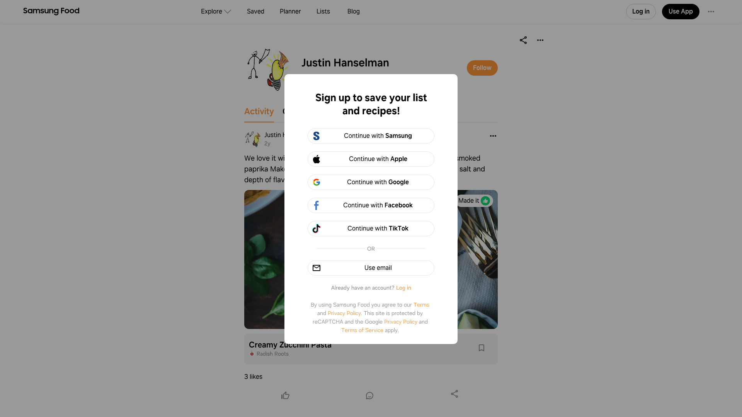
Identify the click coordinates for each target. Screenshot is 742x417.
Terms (421, 304)
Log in (403, 287)
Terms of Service (362, 330)
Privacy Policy (344, 313)
